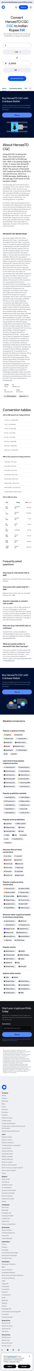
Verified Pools (7, 1258)
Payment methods (8, 1193)
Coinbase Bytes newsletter (11, 1145)
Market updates (7, 1156)
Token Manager (7, 1238)
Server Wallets (7, 1270)
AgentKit (5, 1300)
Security (5, 1109)
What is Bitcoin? (7, 1159)
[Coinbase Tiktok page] (19, 1350)
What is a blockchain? (9, 1165)
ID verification (7, 1187)
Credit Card (6, 1218)
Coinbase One (6, 1213)
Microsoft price (7, 1343)
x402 (3, 1281)
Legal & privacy (7, 1118)
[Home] (3, 7)
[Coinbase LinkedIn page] (7, 1350)
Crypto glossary (7, 1154)
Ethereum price (7, 1326)
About (4, 1095)
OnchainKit (5, 1289)
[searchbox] (17, 70)
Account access (7, 1196)
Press (4, 1107)
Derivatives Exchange (9, 1255)
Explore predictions (9, 1224)
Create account (7, 1185)
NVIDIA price (6, 1337)
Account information (9, 1190)
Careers (4, 1098)
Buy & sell (5, 1207)
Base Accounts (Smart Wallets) (12, 1275)
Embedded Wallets (8, 1272)
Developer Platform (9, 1264)
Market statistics (8, 1142)
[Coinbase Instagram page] (13, 1350)
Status (4, 1201)
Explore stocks (7, 1140)
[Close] (29, 1356)
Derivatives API (7, 1317)
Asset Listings (7, 1230)
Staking (4, 1247)
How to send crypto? (9, 1170)
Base (3, 1267)
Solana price (6, 1329)
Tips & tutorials (7, 1151)
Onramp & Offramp (8, 1278)
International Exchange (10, 1253)
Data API (5, 1292)
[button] (31, 7)
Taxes (4, 1173)
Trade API (5, 1284)
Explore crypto (7, 1137)
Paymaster (5, 1286)
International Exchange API (11, 1311)
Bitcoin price (6, 1323)
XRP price (5, 1331)
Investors (5, 1112)
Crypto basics (6, 1148)
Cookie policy (6, 1120)
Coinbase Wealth (8, 1216)
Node (3, 1298)
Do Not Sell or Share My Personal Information (13, 1127)
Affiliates (5, 1101)
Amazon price (6, 1346)
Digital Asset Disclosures (11, 1131)
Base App (5, 1210)
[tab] (4, 88)
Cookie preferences (9, 1123)
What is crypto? (7, 1162)
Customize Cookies (14, 1361)
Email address (6, 1024)
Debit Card (5, 1221)
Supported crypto (8, 1199)
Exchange (5, 1250)
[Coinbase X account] (2, 1350)
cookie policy (12, 1356)
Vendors (5, 1115)
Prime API (5, 1314)
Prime (4, 1244)
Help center (6, 1179)
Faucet (4, 1306)
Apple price (6, 1340)
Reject (10, 1366)
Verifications (6, 1295)
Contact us (5, 1182)
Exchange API (6, 1309)
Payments (5, 1235)
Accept (24, 1366)
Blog (3, 1104)
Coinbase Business (8, 1233)
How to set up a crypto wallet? (12, 1168)
